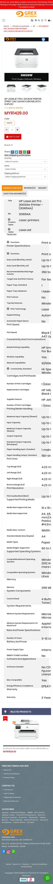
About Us (7, 770)
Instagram (9, 851)
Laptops (5, 812)
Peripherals (33, 817)
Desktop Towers (8, 815)
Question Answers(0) (14, 193)
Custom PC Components (26, 815)
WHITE (8, 123)
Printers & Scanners (21, 26)
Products (25, 864)
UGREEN (30, 812)
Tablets (43, 817)
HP (34, 26)
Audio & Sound (19, 822)
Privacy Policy (9, 777)
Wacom (5, 820)
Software (30, 822)
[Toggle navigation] (4, 20)
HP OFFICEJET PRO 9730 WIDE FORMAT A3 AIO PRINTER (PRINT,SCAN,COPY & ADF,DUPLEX (26, 749)
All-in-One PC (39, 812)
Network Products (31, 820)
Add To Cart (14, 136)
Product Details (12, 188)
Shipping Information (12, 797)
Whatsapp (13, 851)
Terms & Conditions (11, 774)
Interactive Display (17, 812)
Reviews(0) (29, 188)
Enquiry (42, 188)
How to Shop (9, 793)
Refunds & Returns (11, 801)
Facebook (4, 851)
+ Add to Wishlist (13, 108)
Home (6, 26)
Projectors (23, 817)
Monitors (41, 815)
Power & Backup (16, 820)
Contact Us (8, 790)
